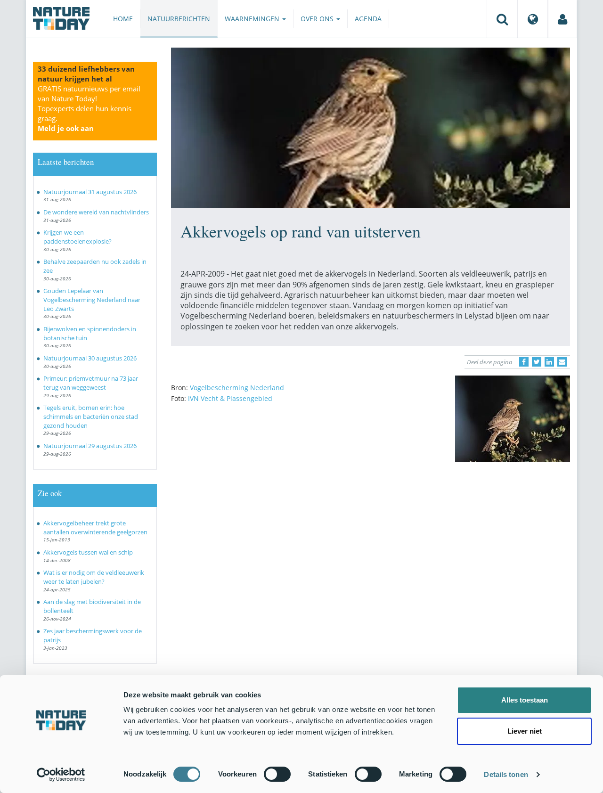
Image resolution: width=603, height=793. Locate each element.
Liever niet (524, 731)
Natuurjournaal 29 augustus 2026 (90, 445)
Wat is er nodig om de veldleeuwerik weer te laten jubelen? (93, 577)
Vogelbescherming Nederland (237, 387)
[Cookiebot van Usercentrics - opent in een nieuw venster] (61, 775)
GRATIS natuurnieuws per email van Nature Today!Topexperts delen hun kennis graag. (89, 108)
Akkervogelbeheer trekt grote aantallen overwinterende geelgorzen (95, 527)
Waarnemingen (253, 18)
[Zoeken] (502, 19)
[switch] (277, 774)
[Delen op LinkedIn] (549, 362)
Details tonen (506, 774)
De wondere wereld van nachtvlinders (96, 212)
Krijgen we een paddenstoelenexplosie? (77, 236)
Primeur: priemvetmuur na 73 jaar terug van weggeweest (90, 383)
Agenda (368, 18)
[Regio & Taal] (533, 19)
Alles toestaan (524, 700)
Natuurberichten (178, 18)
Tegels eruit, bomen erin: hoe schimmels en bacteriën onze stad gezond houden (90, 416)
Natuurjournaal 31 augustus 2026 (90, 192)
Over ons (318, 18)
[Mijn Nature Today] (562, 19)
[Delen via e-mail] (562, 362)
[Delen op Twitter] (536, 362)
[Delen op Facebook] (524, 362)
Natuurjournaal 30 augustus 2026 (90, 358)
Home (123, 18)
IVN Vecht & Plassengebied (230, 398)
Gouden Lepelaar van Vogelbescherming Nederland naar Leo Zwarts (91, 299)
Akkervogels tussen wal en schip (88, 552)
